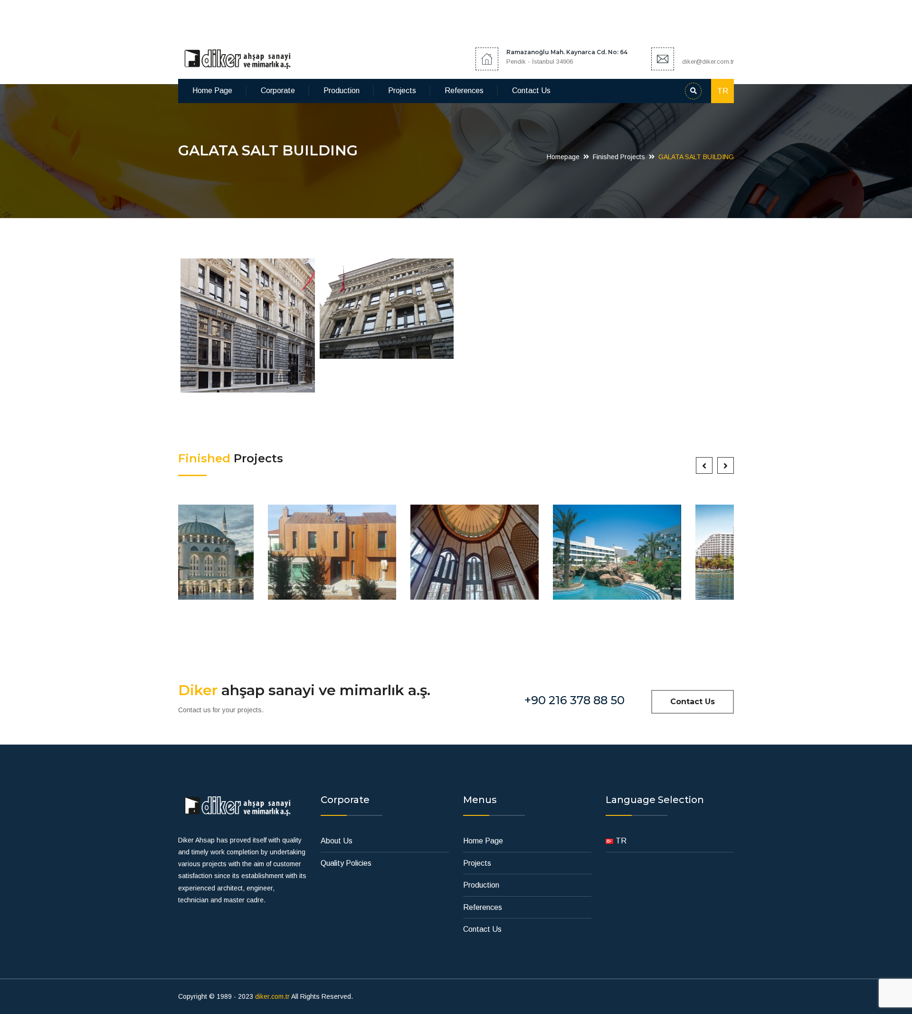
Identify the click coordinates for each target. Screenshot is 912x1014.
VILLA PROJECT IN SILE (242, 557)
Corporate (278, 90)
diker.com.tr (272, 996)
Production (341, 90)
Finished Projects (619, 157)
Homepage (563, 157)
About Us (336, 841)
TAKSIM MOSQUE (385, 557)
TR (722, 91)
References (464, 90)
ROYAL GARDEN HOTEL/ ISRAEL (527, 557)
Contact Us (531, 90)
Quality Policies (346, 863)
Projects (402, 90)
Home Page (212, 90)
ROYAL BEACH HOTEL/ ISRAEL (670, 557)
